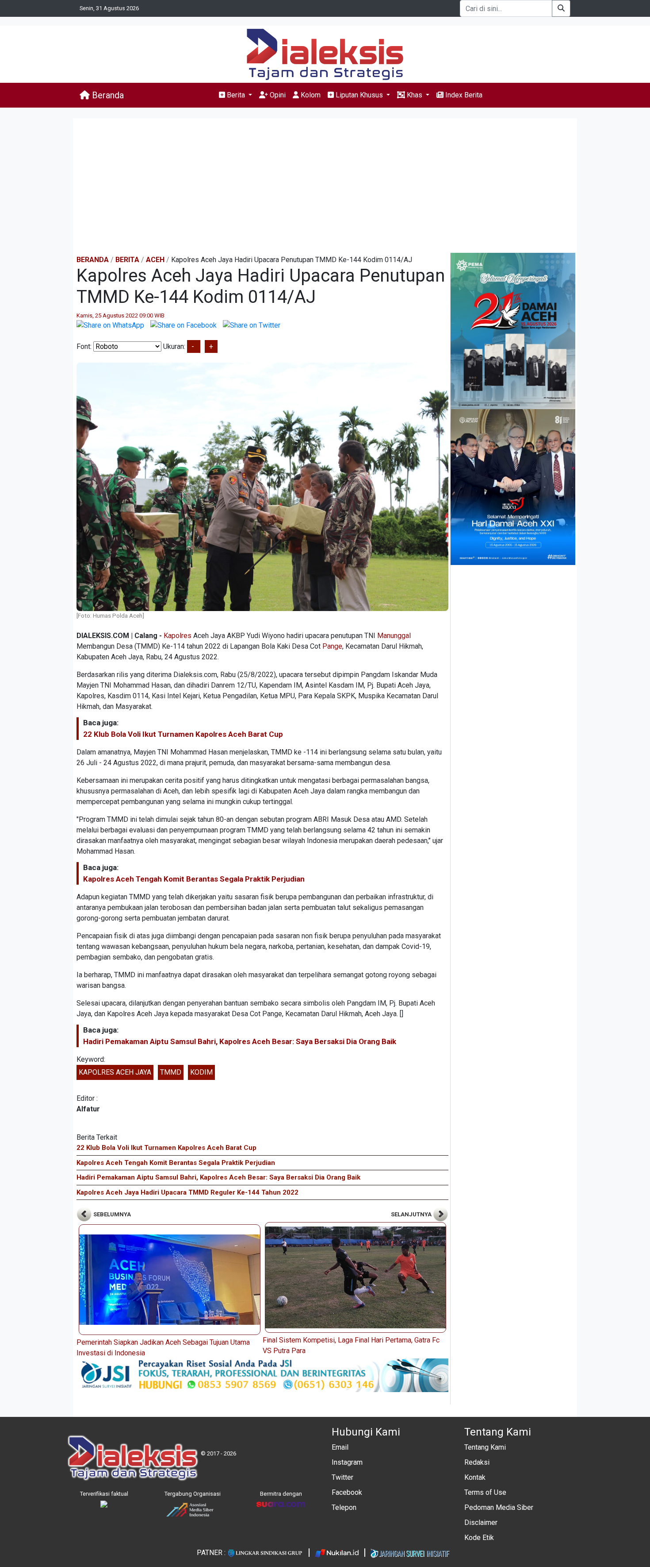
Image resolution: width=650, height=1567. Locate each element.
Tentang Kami (485, 1447)
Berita (127, 259)
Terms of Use (485, 1492)
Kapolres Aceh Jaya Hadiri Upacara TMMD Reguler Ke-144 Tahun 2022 (187, 1192)
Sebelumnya (111, 1214)
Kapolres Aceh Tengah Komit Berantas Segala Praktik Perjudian (194, 878)
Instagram (347, 1462)
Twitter (342, 1477)
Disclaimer (480, 1522)
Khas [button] (414, 95)
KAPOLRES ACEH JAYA (115, 1072)
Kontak (475, 1477)
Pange (332, 646)
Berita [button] (236, 95)
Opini (277, 95)
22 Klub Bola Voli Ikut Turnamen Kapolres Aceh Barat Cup (183, 734)
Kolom (310, 95)
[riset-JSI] (262, 1374)
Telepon (344, 1507)
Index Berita (463, 95)
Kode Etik (479, 1537)
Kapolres (177, 635)
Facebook (347, 1492)
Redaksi (476, 1462)
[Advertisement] (325, 186)
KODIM (201, 1072)
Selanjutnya (412, 1214)
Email (340, 1447)
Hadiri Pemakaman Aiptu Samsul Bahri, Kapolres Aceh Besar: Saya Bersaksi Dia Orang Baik (239, 1041)
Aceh (155, 259)
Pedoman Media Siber (498, 1507)
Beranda (107, 95)
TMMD (170, 1072)
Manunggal (394, 635)
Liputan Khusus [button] (359, 95)
